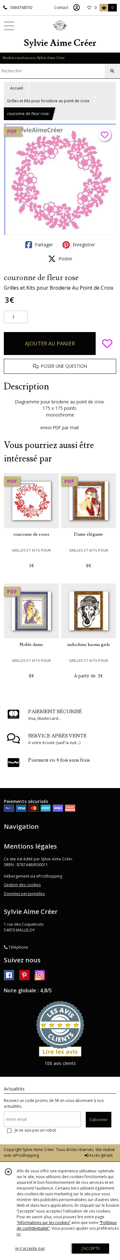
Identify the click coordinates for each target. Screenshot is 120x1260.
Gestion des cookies (22, 884)
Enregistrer (83, 245)
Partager (43, 245)
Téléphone (18, 947)
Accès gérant (100, 1155)
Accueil (16, 88)
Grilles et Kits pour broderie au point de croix (48, 101)
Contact (61, 7)
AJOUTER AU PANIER (50, 343)
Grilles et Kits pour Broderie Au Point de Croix (58, 287)
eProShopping (26, 1155)
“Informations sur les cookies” (43, 1222)
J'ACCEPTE (91, 1248)
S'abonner (98, 1119)
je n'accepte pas (30, 1248)
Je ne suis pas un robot (35, 1130)
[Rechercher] (112, 71)
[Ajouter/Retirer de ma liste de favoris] (107, 343)
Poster (64, 259)
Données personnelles (24, 893)
